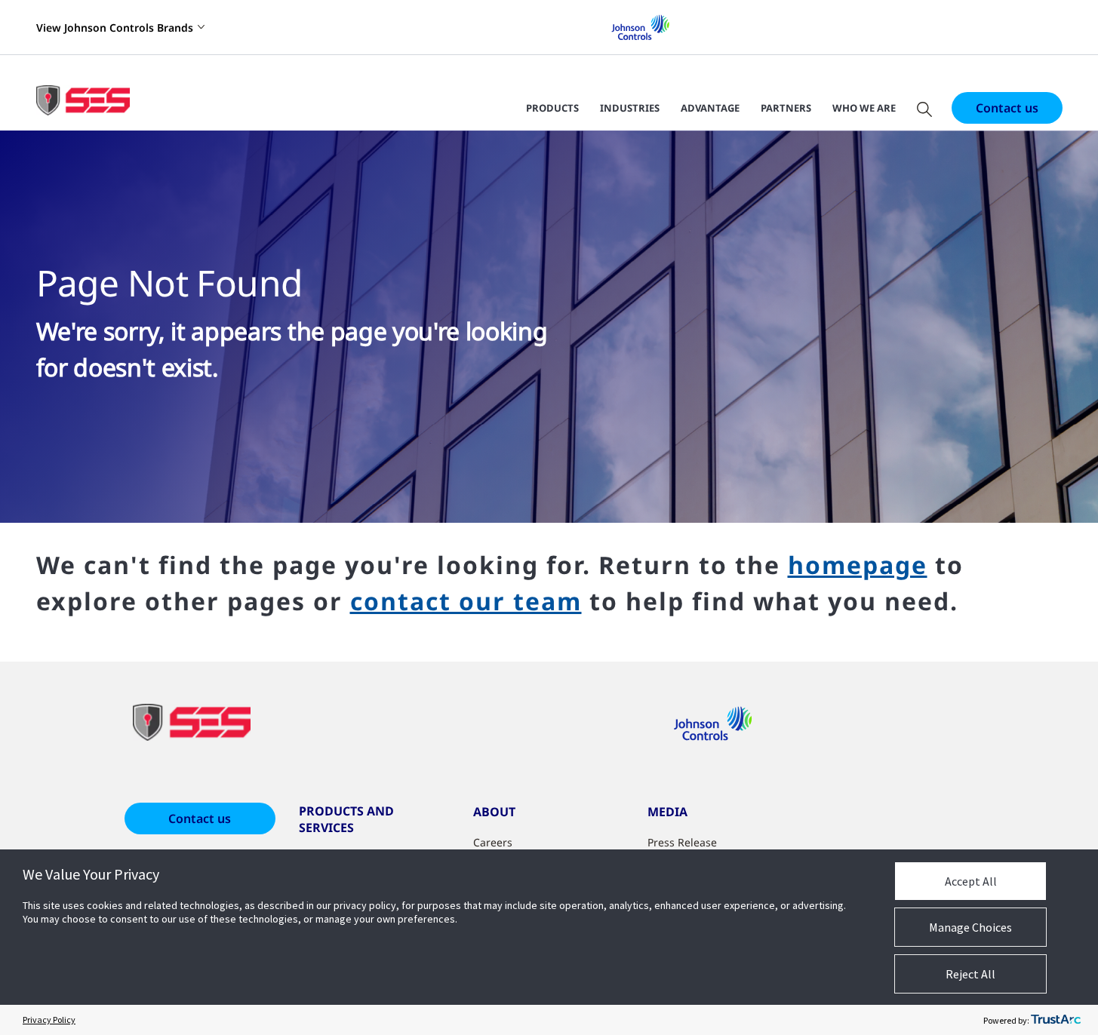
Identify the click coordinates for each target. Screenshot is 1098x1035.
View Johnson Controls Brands (114, 27)
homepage (857, 564)
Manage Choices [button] (970, 927)
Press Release (682, 842)
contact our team (466, 601)
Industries (630, 108)
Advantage (710, 108)
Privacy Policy (49, 1019)
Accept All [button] (971, 881)
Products (552, 108)
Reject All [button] (970, 973)
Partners (786, 108)
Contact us (1007, 108)
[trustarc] (1055, 1019)
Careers (492, 842)
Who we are (864, 108)
